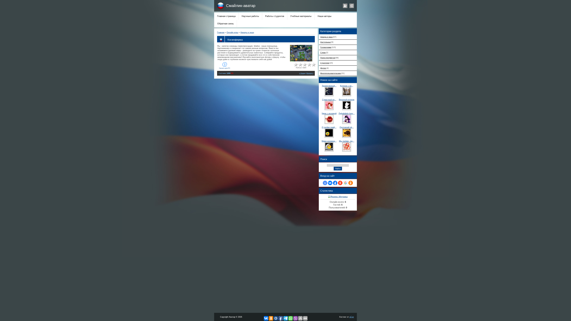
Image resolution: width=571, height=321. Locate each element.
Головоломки (325, 47)
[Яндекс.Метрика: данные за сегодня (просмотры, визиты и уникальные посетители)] (338, 196)
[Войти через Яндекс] (340, 183)
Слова (323, 53)
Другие (323, 68)
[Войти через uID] (325, 183)
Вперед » (309, 73)
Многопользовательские (330, 73)
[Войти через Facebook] (335, 183)
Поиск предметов (327, 58)
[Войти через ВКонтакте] (330, 183)
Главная (220, 32)
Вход (351, 6)
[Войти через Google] (345, 183)
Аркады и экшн (247, 32)
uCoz (351, 317)
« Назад (302, 73)
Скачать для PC (224, 68)
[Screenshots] (301, 53)
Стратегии (324, 63)
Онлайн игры (232, 32)
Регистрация (345, 6)
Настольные (325, 42)
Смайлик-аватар (240, 5)
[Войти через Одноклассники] (350, 183)
